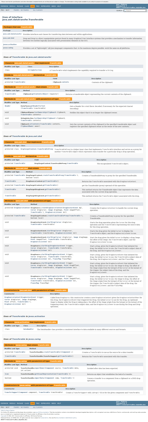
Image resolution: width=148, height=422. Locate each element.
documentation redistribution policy (66, 417)
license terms (44, 417)
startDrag (51, 222)
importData (39, 378)
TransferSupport (11, 392)
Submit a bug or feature (7, 410)
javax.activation (10, 44)
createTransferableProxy (53, 175)
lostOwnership (40, 112)
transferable (72, 163)
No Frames (25, 10)
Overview (4, 6)
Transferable (26, 27)
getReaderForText (37, 106)
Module (12, 6)
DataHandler (28, 329)
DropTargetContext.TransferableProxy (37, 149)
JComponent (65, 352)
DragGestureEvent (70, 208)
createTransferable (51, 352)
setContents (34, 124)
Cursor (33, 210)
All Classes (38, 10)
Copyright (3, 416)
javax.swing (8, 48)
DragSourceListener (53, 212)
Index (53, 6)
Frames (16, 10)
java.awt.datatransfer (12, 34)
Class (27, 6)
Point (66, 210)
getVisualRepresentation (45, 374)
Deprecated (45, 6)
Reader (7, 106)
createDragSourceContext (51, 208)
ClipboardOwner (27, 126)
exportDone (39, 368)
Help (59, 6)
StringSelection (35, 70)
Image (50, 210)
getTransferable (50, 181)
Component (23, 392)
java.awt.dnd (8, 38)
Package (20, 6)
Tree (38, 6)
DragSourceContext (22, 208)
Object (45, 94)
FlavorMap (57, 259)
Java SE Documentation (42, 412)
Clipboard (51, 112)
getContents (37, 94)
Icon (7, 374)
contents (65, 82)
